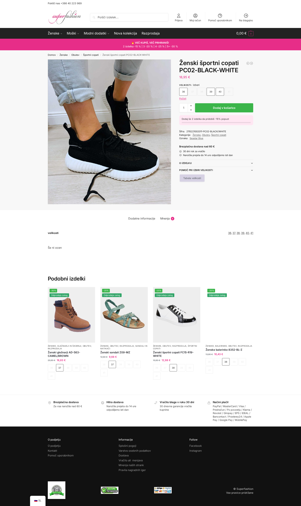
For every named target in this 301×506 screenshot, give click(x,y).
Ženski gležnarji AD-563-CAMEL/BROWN (64, 354)
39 (210, 91)
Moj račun (195, 20)
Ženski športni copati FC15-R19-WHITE (173, 354)
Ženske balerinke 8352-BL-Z (224, 349)
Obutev (75, 54)
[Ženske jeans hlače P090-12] (251, 63)
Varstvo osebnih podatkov (135, 450)
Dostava (124, 455)
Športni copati (91, 54)
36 (183, 91)
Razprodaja (55, 348)
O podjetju (54, 445)
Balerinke (221, 346)
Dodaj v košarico (224, 108)
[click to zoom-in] (109, 131)
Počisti (182, 98)
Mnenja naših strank (131, 465)
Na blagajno (246, 20)
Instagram (195, 450)
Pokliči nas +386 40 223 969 (65, 3)
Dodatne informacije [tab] (141, 218)
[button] (244, 33)
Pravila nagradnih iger (132, 470)
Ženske (64, 54)
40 (220, 91)
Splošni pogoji (127, 445)
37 (233, 233)
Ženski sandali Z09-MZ (115, 352)
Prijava (179, 20)
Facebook (195, 445)
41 (251, 233)
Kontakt (52, 450)
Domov (52, 54)
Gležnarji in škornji (69, 346)
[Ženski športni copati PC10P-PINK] (248, 63)
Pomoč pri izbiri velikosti (196, 170)
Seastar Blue (196, 138)
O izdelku (185, 163)
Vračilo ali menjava (131, 460)
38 (238, 233)
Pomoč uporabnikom (220, 20)
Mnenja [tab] (166, 218)
